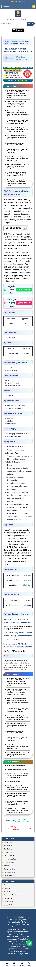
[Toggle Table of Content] (24, 228)
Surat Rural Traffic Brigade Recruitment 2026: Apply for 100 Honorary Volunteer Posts (17, 129)
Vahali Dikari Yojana (13, 781)
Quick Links (6, 6)
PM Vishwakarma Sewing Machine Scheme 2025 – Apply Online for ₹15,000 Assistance (18, 775)
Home (7, 41)
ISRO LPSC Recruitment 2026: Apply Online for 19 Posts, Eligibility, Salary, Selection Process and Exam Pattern (17, 104)
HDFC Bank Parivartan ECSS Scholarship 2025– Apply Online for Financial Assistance (17, 810)
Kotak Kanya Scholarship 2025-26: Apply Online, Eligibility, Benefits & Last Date (17, 795)
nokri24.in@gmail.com (19, 1)
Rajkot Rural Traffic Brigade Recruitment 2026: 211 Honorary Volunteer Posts (17, 158)
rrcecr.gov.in (18, 450)
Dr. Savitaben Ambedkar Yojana (17, 769)
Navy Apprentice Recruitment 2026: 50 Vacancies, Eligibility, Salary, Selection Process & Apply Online (18, 113)
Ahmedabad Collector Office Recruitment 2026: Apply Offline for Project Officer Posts (17, 173)
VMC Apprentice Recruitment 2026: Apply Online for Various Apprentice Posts (17, 137)
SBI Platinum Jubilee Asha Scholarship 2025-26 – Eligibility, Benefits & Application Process (17, 787)
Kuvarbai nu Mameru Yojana (16, 765)
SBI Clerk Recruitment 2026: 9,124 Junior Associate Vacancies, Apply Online (18, 166)
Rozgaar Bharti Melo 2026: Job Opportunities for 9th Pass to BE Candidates (17, 150)
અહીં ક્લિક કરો (25, 289)
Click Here (27, 575)
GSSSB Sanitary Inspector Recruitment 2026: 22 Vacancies (17, 144)
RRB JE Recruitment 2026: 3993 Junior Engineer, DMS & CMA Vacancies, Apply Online (17, 121)
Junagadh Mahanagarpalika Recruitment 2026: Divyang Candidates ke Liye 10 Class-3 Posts (17, 182)
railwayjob (29, 828)
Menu (19, 30)
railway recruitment (15, 828)
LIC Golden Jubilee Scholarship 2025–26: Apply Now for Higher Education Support (17, 802)
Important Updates (26, 821)
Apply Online (15, 41)
